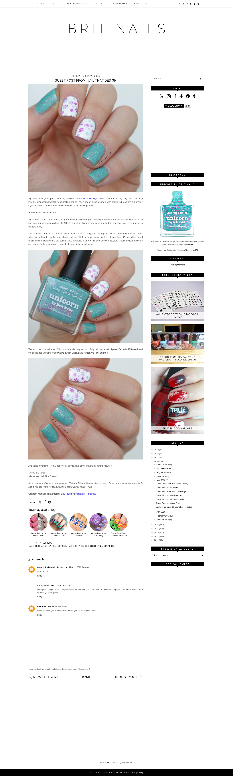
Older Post (125, 677)
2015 (156, 524)
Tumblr (70, 494)
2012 (156, 536)
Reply (39, 576)
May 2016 (161, 480)
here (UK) (194, 250)
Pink (99, 546)
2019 (156, 449)
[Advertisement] (116, 59)
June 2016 (161, 476)
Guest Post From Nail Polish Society (118, 534)
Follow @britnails (177, 265)
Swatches (120, 3)
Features (141, 3)
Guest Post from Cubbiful (78, 534)
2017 (156, 457)
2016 (156, 461)
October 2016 (163, 464)
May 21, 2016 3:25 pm (60, 585)
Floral (39, 546)
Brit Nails (111, 762)
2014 (156, 528)
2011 (156, 540)
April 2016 (161, 512)
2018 (156, 453)
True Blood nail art (177, 428)
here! (190, 244)
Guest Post (59, 546)
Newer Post (46, 677)
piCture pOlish (87, 546)
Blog (63, 494)
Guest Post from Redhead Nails (58, 534)
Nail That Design (89, 198)
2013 (156, 532)
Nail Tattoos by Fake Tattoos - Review (177, 315)
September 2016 (164, 468)
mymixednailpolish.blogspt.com (52, 567)
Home (40, 3)
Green (48, 546)
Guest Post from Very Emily (98, 534)
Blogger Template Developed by (116, 772)
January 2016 (163, 520)
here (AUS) (182, 250)
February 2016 (163, 516)
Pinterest (91, 494)
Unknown (41, 606)
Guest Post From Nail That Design (171, 491)
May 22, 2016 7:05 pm (57, 606)
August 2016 (162, 472)
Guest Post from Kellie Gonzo (38, 534)
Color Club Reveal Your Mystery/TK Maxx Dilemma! (177, 358)
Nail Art (100, 3)
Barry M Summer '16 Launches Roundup (174, 507)
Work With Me (77, 3)
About (55, 3)
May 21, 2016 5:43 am (79, 567)
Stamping (109, 546)
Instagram (80, 494)
